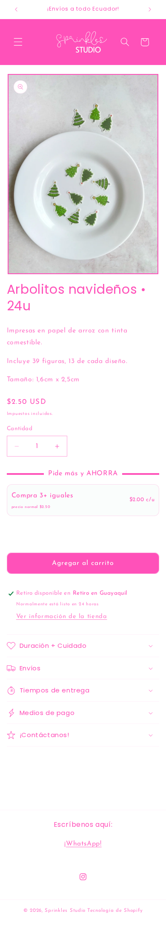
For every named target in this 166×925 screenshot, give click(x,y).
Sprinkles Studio (65, 910)
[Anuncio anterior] (16, 9)
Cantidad (19, 428)
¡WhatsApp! (82, 843)
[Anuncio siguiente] (149, 9)
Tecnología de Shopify (115, 910)
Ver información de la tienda (61, 616)
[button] (18, 42)
